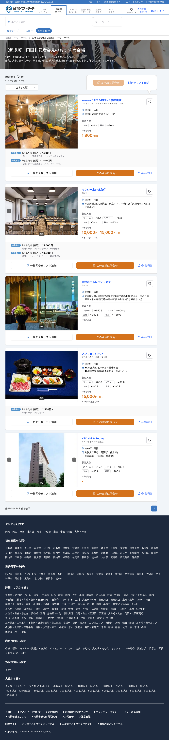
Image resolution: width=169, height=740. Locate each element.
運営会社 (85, 716)
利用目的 (42, 30)
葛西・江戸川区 (137, 608)
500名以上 (94, 690)
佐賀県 (75, 557)
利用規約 (53, 711)
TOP (10, 711)
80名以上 (133, 686)
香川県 (37, 557)
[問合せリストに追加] (149, 102)
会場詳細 (146, 173)
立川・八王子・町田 (85, 599)
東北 (39, 531)
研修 (15, 648)
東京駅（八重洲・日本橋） (19, 608)
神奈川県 (134, 548)
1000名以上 (11, 695)
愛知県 (66, 552)
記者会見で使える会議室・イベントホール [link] (51, 37)
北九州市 (38, 578)
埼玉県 (104, 548)
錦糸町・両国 (144, 599)
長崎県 (85, 557)
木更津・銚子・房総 (15, 631)
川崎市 (80, 573)
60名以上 (108, 686)
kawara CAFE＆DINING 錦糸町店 (102, 100)
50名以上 (95, 686)
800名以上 (135, 690)
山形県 (56, 548)
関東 (7, 531)
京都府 (94, 552)
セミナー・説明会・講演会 (34, 648)
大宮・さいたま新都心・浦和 (139, 594)
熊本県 (94, 557)
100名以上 (10, 690)
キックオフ (117, 648)
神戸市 (8, 578)
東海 (22, 531)
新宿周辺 (103, 599)
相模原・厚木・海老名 (70, 627)
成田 (124, 627)
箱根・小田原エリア (46, 627)
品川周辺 (68, 613)
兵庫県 (114, 552)
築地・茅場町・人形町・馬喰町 (92, 608)
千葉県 (114, 548)
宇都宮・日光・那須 (52, 594)
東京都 (123, 548)
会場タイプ (12, 30)
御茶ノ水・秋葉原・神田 (18, 604)
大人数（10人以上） (39, 686)
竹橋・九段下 (68, 604)
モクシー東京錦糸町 (93, 189)
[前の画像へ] (9, 121)
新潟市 (90, 573)
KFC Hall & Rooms (93, 438)
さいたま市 (30, 573)
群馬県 (94, 548)
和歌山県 (134, 552)
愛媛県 (47, 557)
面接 (161, 648)
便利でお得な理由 (156, 2)
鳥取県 (145, 552)
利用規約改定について (76, 711)
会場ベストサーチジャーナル (39, 723)
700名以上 (121, 690)
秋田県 (47, 548)
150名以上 (38, 690)
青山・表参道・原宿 (15, 618)
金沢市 (99, 573)
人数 (28, 30)
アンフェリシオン (92, 353)
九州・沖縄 (80, 531)
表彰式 (86, 648)
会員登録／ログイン (142, 10)
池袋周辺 (115, 599)
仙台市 (18, 573)
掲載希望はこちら (17, 716)
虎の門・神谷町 (56, 618)
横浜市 (71, 573)
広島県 (18, 557)
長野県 (37, 552)
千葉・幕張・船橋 (110, 627)
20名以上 (58, 686)
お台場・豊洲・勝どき (16, 613)
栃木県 (85, 548)
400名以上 (79, 690)
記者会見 (142, 648)
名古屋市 (129, 573)
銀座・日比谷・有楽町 (47, 608)
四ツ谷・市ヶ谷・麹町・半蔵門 (94, 604)
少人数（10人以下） (15, 686)
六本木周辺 (72, 618)
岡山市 (18, 578)
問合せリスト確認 (138, 82)
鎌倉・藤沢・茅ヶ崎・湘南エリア (139, 622)
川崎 (117, 622)
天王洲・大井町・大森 (110, 613)
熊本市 (58, 578)
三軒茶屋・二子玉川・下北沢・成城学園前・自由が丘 (33, 622)
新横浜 (109, 622)
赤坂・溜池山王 (37, 618)
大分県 (104, 557)
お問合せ (69, 716)
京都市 (140, 573)
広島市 (27, 578)
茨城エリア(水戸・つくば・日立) (22, 594)
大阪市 (149, 573)
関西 (15, 531)
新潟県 (145, 548)
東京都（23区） (56, 573)
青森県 (18, 548)
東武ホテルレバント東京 (96, 282)
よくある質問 (133, 711)
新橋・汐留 (67, 608)
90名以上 (145, 686)
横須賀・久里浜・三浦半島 (19, 627)
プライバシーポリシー (107, 711)
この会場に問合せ (107, 173)
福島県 (66, 548)
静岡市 (109, 573)
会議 (7, 648)
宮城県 (37, 548)
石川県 (8, 552)
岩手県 (27, 548)
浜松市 (118, 573)
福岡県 (66, 557)
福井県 (18, 552)
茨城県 (75, 548)
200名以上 (51, 690)
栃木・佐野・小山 (74, 594)
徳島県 (27, 557)
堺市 (158, 573)
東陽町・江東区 (119, 608)
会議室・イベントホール (16, 37)
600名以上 (108, 690)
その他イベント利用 (15, 653)
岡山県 (8, 557)
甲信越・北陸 (51, 531)
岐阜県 (47, 552)
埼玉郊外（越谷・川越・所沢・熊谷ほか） (27, 599)
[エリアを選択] (49, 21)
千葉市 (42, 573)
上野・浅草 (128, 599)
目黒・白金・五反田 (86, 613)
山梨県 (27, 552)
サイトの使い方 (136, 2)
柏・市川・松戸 (138, 627)
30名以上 (70, 686)
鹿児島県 (124, 557)
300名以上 (65, 690)
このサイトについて (30, 711)
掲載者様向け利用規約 (45, 716)
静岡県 (56, 552)
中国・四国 (66, 531)
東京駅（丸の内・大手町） (127, 604)
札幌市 (8, 573)
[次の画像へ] (74, 121)
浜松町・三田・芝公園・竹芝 (46, 613)
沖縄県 (135, 557)
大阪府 (104, 552)
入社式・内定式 (100, 648)
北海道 (30, 531)
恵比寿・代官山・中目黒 (100, 618)
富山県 (154, 548)
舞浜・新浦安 (92, 627)
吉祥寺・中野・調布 (62, 599)
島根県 (154, 552)
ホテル (8, 669)
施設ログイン (157, 10)
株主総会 (130, 648)
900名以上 (149, 690)
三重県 (75, 552)
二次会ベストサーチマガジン (77, 723)
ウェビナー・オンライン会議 (65, 648)
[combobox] (21, 87)
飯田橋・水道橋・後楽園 (46, 604)
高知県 (56, 557)
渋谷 (83, 618)
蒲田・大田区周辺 (134, 613)
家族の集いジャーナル (111, 723)
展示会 (152, 648)
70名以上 (120, 686)
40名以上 (83, 686)
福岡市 (49, 578)
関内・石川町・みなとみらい (88, 622)
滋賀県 (85, 552)
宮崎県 (114, 557)
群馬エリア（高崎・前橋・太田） (103, 594)
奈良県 (123, 552)
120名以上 (24, 690)
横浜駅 (66, 622)
